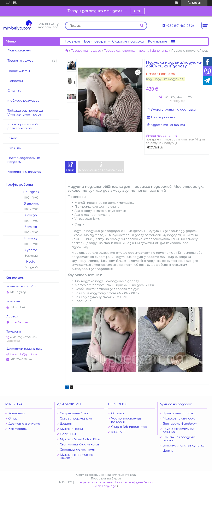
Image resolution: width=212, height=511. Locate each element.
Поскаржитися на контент (94, 482)
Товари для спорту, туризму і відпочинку (136, 50)
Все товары (95, 41)
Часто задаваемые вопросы (23, 160)
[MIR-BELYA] (19, 25)
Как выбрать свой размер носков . (22, 126)
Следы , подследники (76, 418)
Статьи (14, 91)
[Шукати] (142, 26)
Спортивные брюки (75, 413)
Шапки (168, 450)
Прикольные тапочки (179, 413)
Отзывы (14, 148)
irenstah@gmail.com (24, 354)
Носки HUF (68, 434)
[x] (71, 387)
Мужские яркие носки (179, 418)
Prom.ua (130, 474)
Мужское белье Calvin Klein (80, 439)
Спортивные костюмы (77, 449)
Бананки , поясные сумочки (184, 445)
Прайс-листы (18, 71)
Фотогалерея (19, 50)
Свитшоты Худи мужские (79, 444)
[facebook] (67, 387)
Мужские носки (71, 429)
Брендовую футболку (180, 423)
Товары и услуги (20, 60)
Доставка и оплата (24, 172)
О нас (12, 138)
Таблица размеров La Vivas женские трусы (25, 112)
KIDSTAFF (118, 432)
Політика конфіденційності (134, 482)
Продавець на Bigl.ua (106, 478)
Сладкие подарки (128, 41)
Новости (15, 81)
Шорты (66, 423)
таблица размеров (23, 100)
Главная (72, 41)
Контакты (157, 41)
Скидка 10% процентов (129, 426)
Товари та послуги (86, 50)
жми (137, 11)
